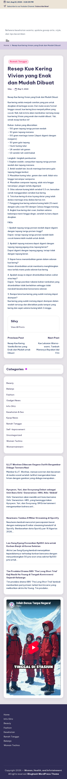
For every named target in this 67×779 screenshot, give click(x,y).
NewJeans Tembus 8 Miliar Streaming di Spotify (32, 518)
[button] (18, 327)
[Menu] (7, 40)
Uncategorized (14, 435)
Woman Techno (14, 441)
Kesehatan (9, 732)
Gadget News (13, 400)
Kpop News (12, 417)
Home (7, 714)
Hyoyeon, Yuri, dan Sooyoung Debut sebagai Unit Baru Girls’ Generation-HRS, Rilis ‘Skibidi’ (32, 491)
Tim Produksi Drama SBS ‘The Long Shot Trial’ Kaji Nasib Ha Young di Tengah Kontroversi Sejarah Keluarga (31, 574)
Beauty (10, 383)
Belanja (10, 388)
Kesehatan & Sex (15, 412)
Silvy (14, 321)
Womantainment (14, 446)
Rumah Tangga (18, 61)
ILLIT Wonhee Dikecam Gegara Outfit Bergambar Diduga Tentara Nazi (33, 466)
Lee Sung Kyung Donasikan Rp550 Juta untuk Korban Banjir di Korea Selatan (31, 545)
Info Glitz (11, 406)
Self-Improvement (15, 429)
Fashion (10, 394)
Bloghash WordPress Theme (43, 773)
